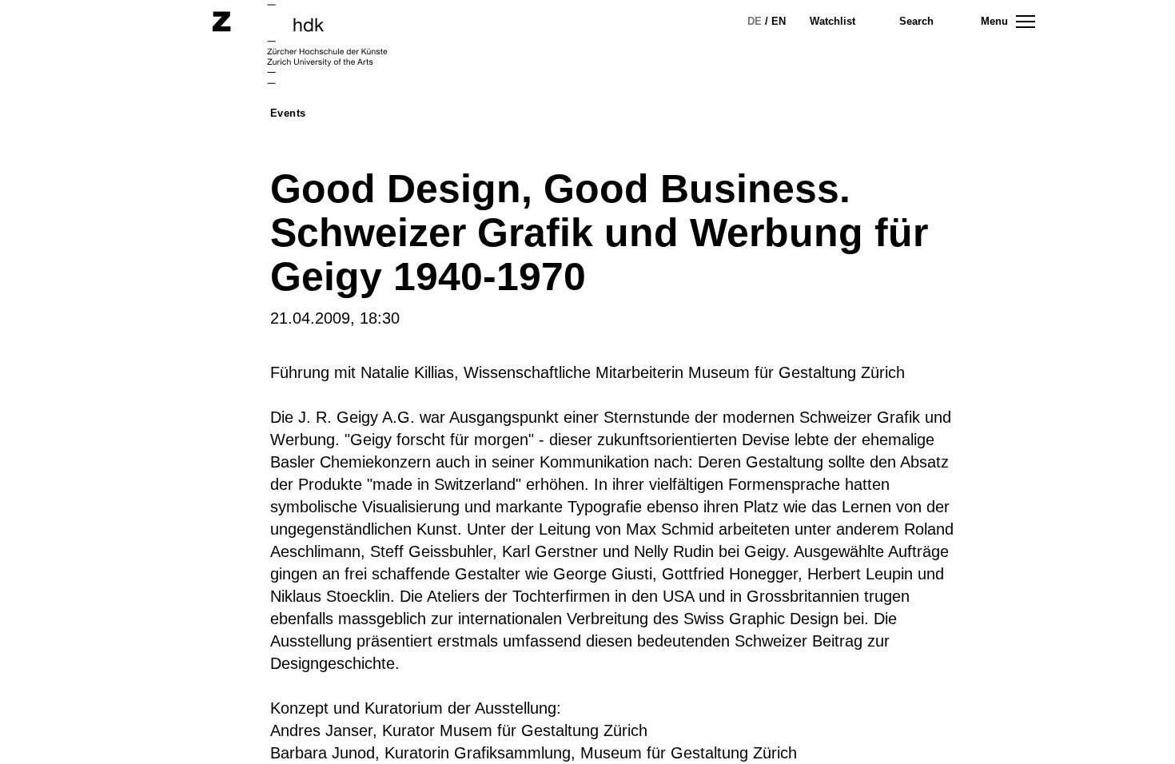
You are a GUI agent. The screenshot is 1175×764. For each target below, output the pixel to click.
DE (754, 21)
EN (778, 21)
